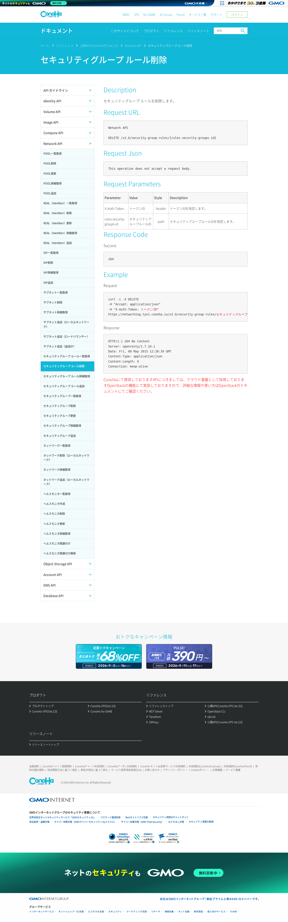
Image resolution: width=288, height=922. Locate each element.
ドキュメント (56, 30)
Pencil (180, 14)
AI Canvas (166, 14)
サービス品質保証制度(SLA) (126, 770)
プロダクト (151, 31)
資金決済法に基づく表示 (94, 770)
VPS (136, 14)
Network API (133, 45)
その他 (233, 911)
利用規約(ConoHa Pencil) (238, 766)
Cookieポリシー (200, 770)
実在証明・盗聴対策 (39, 821)
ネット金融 (183, 911)
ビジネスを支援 (96, 911)
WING (126, 14)
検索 (243, 31)
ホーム (44, 45)
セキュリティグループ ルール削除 (170, 45)
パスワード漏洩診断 (110, 817)
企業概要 (217, 770)
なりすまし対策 (176, 821)
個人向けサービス (216, 911)
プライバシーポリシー (175, 770)
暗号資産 (198, 911)
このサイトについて (125, 31)
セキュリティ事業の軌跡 (201, 821)
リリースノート (198, 31)
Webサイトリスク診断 (136, 817)
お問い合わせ (152, 770)
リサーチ (155, 911)
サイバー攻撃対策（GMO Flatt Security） (142, 821)
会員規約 (34, 766)
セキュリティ (115, 911)
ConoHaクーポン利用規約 (122, 766)
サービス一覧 (197, 14)
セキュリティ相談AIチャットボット (171, 817)
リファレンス (173, 31)
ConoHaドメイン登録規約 (57, 766)
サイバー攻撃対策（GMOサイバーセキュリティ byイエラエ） (85, 821)
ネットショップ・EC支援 (71, 911)
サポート (216, 14)
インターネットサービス (41, 911)
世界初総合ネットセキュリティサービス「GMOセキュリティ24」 (62, 817)
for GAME (149, 14)
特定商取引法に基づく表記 (62, 770)
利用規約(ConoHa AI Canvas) (204, 766)
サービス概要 (233, 770)
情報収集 (169, 911)
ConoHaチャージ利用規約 (89, 766)
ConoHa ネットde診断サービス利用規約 (162, 766)
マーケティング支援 (136, 911)
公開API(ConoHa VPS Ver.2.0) (99, 45)
